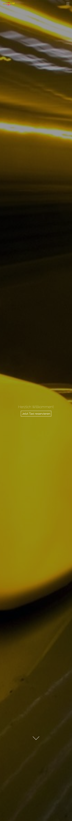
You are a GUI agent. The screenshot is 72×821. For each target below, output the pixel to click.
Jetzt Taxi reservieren (36, 413)
